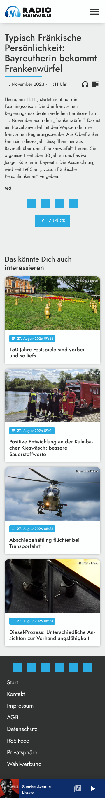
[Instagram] (45, 667)
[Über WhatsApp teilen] (59, 203)
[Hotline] (87, 667)
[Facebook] (31, 667)
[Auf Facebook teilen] (31, 203)
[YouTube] (59, 667)
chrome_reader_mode (96, 84)
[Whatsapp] (17, 667)
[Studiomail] (73, 667)
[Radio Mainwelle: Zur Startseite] (45, 11)
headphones (85, 84)
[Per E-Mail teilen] (73, 203)
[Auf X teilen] (45, 203)
